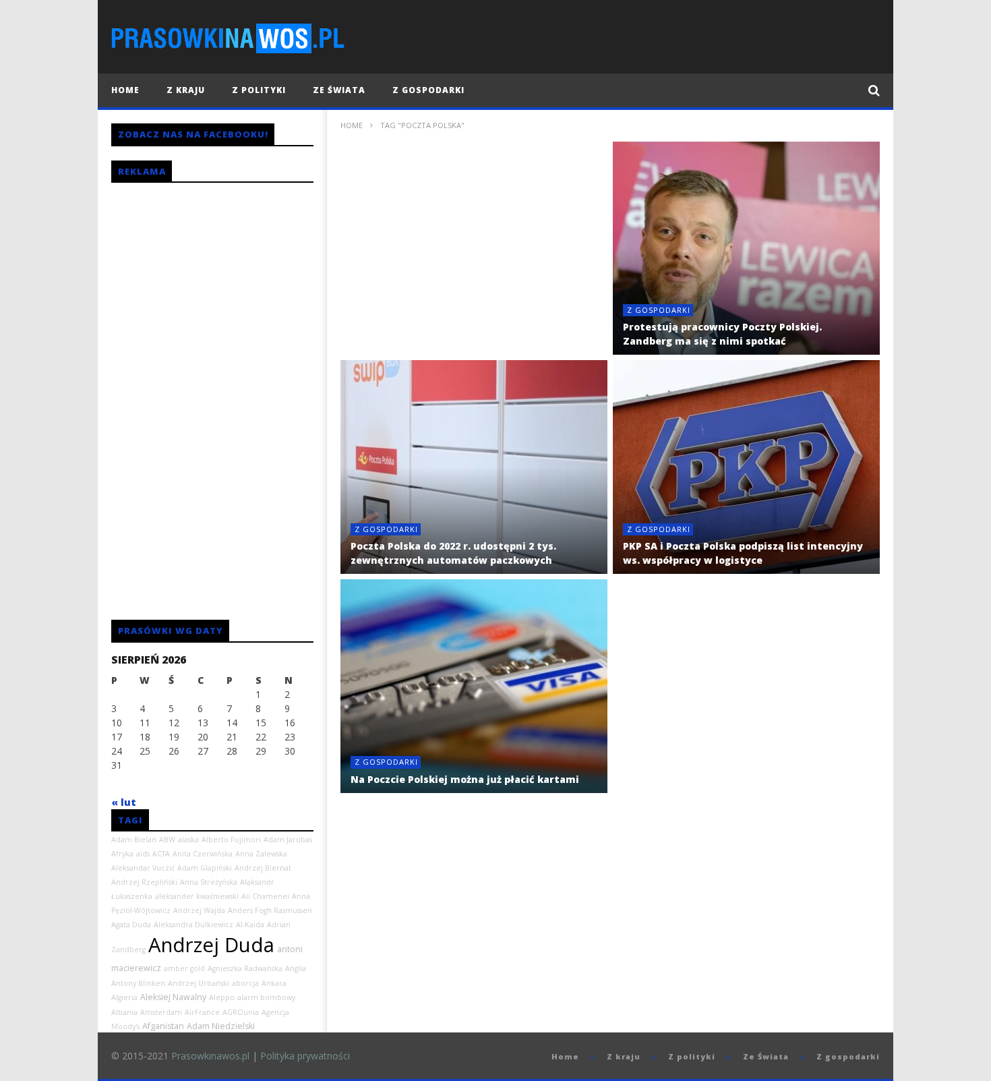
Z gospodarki (428, 90)
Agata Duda (131, 924)
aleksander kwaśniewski (197, 896)
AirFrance (202, 1012)
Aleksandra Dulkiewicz (193, 924)
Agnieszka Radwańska (245, 968)
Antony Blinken (138, 983)
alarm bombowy (266, 997)
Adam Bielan (133, 839)
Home (125, 90)
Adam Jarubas (288, 839)
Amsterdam (161, 1012)
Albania (124, 1012)
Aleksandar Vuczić (143, 868)
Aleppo (222, 997)
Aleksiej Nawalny (173, 997)
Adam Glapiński (204, 868)
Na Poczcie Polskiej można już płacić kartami (465, 779)
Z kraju (186, 90)
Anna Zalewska (261, 853)
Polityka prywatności (305, 1055)
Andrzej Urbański (198, 983)
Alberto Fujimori (231, 839)
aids (143, 853)
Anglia (295, 968)
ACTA (161, 853)
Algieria (124, 997)
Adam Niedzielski (221, 1026)
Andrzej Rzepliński (144, 882)
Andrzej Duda (211, 944)
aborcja (245, 983)
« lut (123, 802)
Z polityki (259, 90)
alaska (188, 839)
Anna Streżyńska (208, 882)
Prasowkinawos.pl (210, 1055)
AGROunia (240, 1012)
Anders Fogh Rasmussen (270, 910)
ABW (167, 839)
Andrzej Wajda (199, 910)
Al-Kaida (250, 924)
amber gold (184, 968)
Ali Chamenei (265, 896)
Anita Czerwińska (203, 853)
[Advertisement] (473, 248)
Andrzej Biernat (263, 868)
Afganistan (163, 1026)
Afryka (122, 853)
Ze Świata (339, 90)
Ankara (274, 983)
